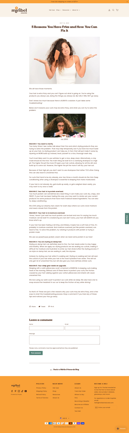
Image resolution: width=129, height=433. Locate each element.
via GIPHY (64, 139)
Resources (66, 10)
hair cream (55, 206)
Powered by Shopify (16, 394)
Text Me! (78, 411)
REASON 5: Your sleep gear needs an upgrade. (47, 266)
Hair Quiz (52, 10)
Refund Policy (41, 395)
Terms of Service (42, 398)
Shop (58, 10)
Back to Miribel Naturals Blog (66, 369)
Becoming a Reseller (82, 401)
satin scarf (48, 280)
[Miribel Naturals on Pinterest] (15, 391)
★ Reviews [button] (127, 218)
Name (31, 324)
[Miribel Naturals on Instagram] (19, 391)
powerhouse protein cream (49, 237)
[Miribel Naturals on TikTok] (22, 391)
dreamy (47, 206)
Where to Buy (79, 395)
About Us (75, 10)
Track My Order (80, 391)
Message (32, 334)
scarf (57, 268)
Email (66, 324)
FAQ (76, 398)
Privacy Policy (41, 388)
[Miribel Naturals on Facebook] (12, 391)
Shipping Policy (41, 391)
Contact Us (79, 408)
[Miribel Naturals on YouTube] (26, 391)
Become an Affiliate (82, 404)
